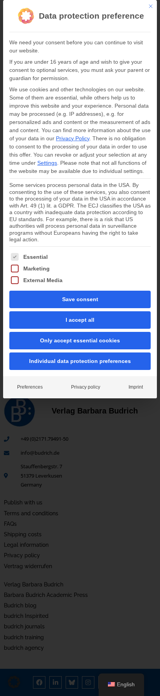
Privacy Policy (72, 138)
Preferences (30, 387)
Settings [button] (47, 163)
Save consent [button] (80, 299)
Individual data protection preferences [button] (80, 361)
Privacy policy (85, 387)
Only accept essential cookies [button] (80, 340)
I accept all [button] (80, 320)
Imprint (136, 387)
